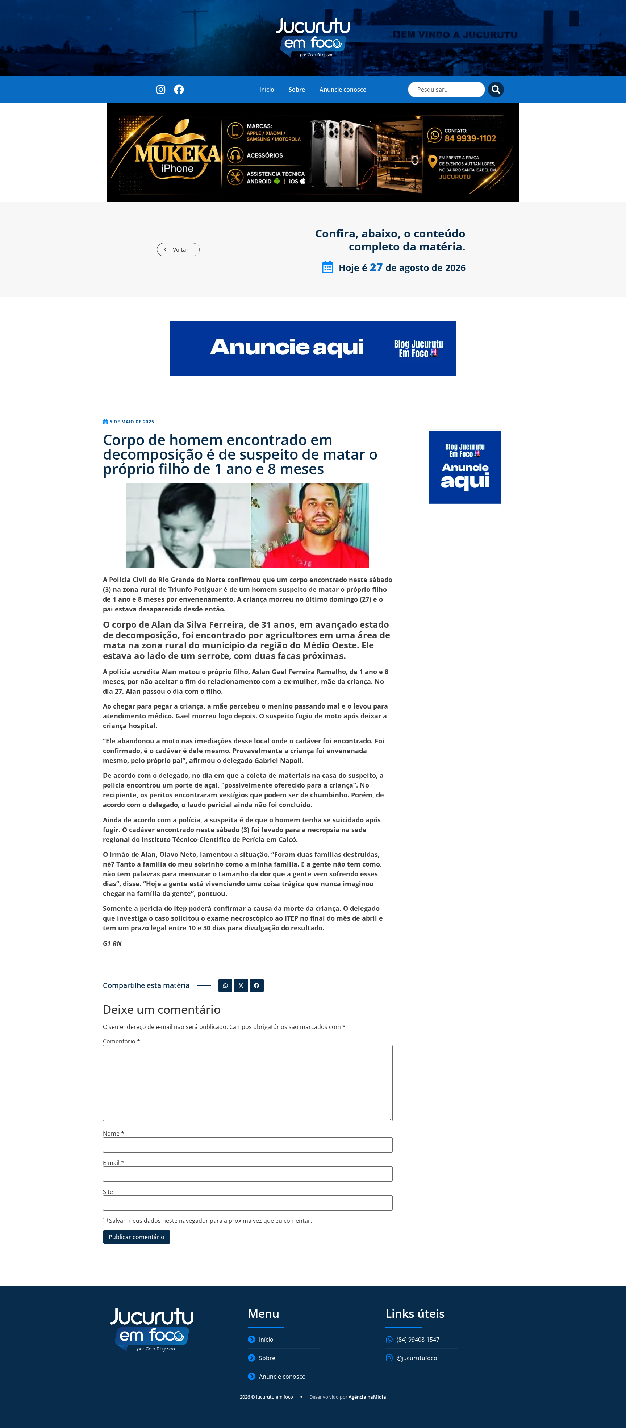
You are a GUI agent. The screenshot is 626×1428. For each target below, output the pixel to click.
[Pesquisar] (496, 89)
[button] (225, 985)
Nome (113, 1133)
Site (108, 1192)
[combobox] (446, 89)
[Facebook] (179, 89)
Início (266, 90)
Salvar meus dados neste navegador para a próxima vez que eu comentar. (210, 1221)
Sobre (297, 90)
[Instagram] (161, 89)
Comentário (121, 1041)
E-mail (113, 1163)
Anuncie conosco (343, 90)
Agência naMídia (367, 1397)
